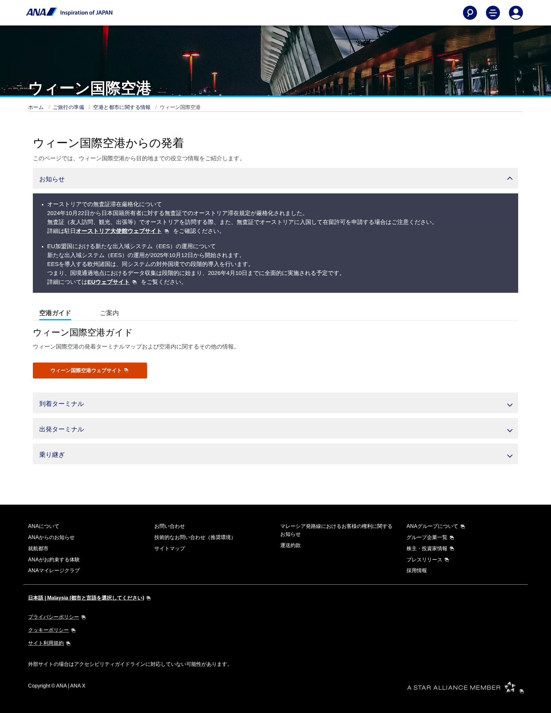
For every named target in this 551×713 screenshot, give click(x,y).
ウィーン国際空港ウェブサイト (86, 370)
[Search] (470, 13)
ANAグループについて (432, 526)
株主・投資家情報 (427, 548)
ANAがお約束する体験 (54, 559)
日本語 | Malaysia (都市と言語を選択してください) (86, 598)
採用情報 (417, 570)
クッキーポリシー (48, 630)
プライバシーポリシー (53, 617)
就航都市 (38, 548)
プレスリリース (424, 559)
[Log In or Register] (516, 13)
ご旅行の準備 (69, 107)
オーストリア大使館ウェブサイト (119, 231)
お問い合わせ (169, 526)
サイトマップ (169, 548)
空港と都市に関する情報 (122, 107)
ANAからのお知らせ (51, 537)
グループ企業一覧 (427, 537)
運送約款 (290, 545)
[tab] (55, 313)
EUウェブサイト (108, 282)
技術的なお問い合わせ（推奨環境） (195, 537)
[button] (275, 178)
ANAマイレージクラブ (54, 570)
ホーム (36, 107)
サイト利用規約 (46, 643)
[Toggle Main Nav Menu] (493, 13)
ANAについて (43, 526)
